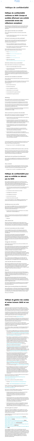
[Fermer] (1, 1)
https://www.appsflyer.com (14, 57)
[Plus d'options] (33, 1)
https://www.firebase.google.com (15, 53)
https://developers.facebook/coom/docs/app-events (16, 60)
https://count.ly (12, 55)
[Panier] (31, 1)
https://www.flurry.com (13, 51)
